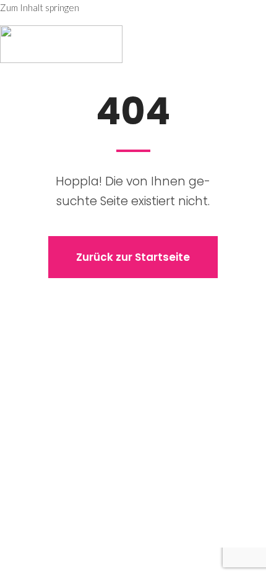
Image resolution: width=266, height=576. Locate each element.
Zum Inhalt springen (39, 7)
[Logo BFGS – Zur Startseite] (61, 44)
